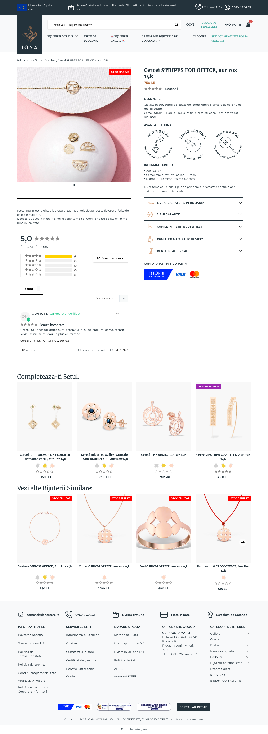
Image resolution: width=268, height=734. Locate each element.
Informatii (232, 24)
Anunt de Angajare (31, 680)
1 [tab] (74, 185)
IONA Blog (217, 674)
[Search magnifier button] (176, 25)
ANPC (118, 668)
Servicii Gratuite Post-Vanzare (229, 38)
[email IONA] (20, 614)
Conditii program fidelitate (37, 673)
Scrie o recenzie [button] (113, 258)
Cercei (214, 639)
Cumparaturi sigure (80, 651)
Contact (72, 676)
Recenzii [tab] (28, 289)
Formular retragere (134, 729)
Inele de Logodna (91, 38)
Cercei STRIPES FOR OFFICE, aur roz (44, 340)
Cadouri (199, 36)
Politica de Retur (126, 660)
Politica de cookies (31, 664)
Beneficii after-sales (80, 668)
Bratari (215, 645)
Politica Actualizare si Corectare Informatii (33, 689)
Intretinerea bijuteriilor (82, 634)
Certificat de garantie (81, 660)
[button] (118, 350)
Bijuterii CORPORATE (225, 680)
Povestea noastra (30, 634)
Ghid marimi (75, 643)
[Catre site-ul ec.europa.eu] (154, 706)
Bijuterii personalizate (226, 663)
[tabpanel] (74, 124)
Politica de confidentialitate (30, 654)
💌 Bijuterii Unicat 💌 (119, 38)
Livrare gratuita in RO (129, 643)
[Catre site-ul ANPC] (114, 706)
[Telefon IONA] (68, 614)
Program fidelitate (209, 25)
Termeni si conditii (31, 643)
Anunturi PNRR (125, 676)
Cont (190, 24)
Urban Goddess (46, 60)
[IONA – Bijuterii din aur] (29, 34)
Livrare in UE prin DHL (130, 651)
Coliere (215, 633)
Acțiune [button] (30, 350)
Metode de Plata (126, 634)
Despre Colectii (221, 668)
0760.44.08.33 (212, 7)
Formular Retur (193, 707)
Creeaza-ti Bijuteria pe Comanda (160, 38)
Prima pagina (25, 60)
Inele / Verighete (222, 651)
